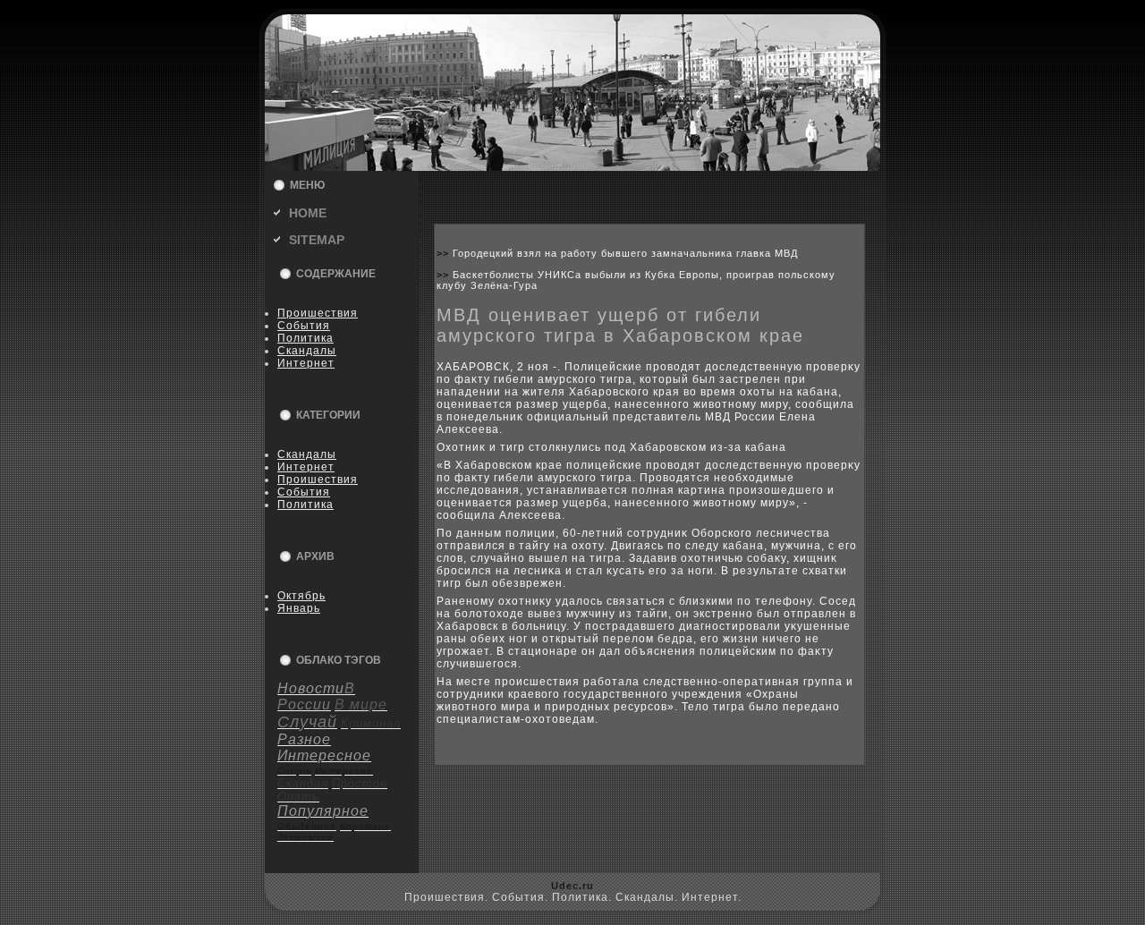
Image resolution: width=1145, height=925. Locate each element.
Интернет (306, 363)
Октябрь (301, 596)
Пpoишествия (317, 313)
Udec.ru (572, 885)
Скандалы (306, 350)
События (303, 325)
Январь (298, 608)
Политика (305, 338)
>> (445, 253)
